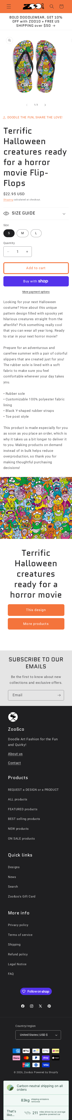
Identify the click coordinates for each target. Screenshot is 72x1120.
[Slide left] (26, 105)
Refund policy (18, 954)
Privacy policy (18, 925)
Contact (14, 763)
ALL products (17, 799)
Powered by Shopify (46, 1072)
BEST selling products (24, 819)
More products (36, 624)
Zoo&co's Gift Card (21, 896)
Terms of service (20, 935)
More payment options (36, 291)
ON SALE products (21, 838)
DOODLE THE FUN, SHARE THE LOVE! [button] (35, 117)
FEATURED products (22, 809)
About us (15, 754)
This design (36, 610)
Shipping (8, 199)
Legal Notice (17, 964)
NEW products (18, 829)
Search (13, 886)
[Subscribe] (59, 695)
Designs (14, 867)
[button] (9, 6)
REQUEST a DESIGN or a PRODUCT (33, 790)
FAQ (11, 974)
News (12, 877)
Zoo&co (28, 1072)
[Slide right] (45, 105)
